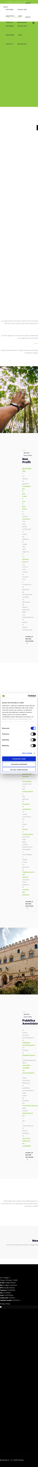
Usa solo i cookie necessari (19, 769)
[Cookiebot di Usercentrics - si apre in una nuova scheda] (28, 696)
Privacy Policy (5, 1304)
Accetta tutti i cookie (19, 759)
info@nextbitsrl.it (10, 1283)
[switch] (33, 733)
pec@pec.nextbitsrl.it (10, 1285)
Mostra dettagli (27, 753)
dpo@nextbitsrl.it (9, 1288)
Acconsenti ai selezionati (19, 764)
